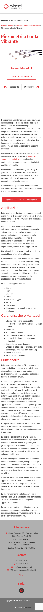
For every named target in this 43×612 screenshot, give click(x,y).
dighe (30, 156)
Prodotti (10, 26)
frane (20, 159)
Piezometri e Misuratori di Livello (27, 26)
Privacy (21, 575)
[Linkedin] (21, 590)
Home (3, 26)
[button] (37, 6)
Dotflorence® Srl (32, 607)
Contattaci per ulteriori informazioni (21, 200)
